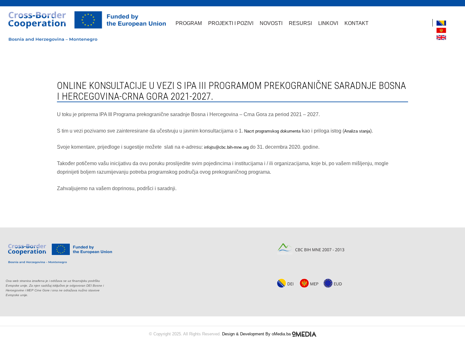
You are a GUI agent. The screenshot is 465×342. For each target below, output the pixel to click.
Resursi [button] (300, 23)
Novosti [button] (271, 23)
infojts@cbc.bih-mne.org (226, 147)
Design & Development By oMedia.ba (257, 334)
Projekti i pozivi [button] (230, 23)
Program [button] (189, 23)
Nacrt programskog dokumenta (272, 131)
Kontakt (356, 23)
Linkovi (328, 23)
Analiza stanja (357, 131)
